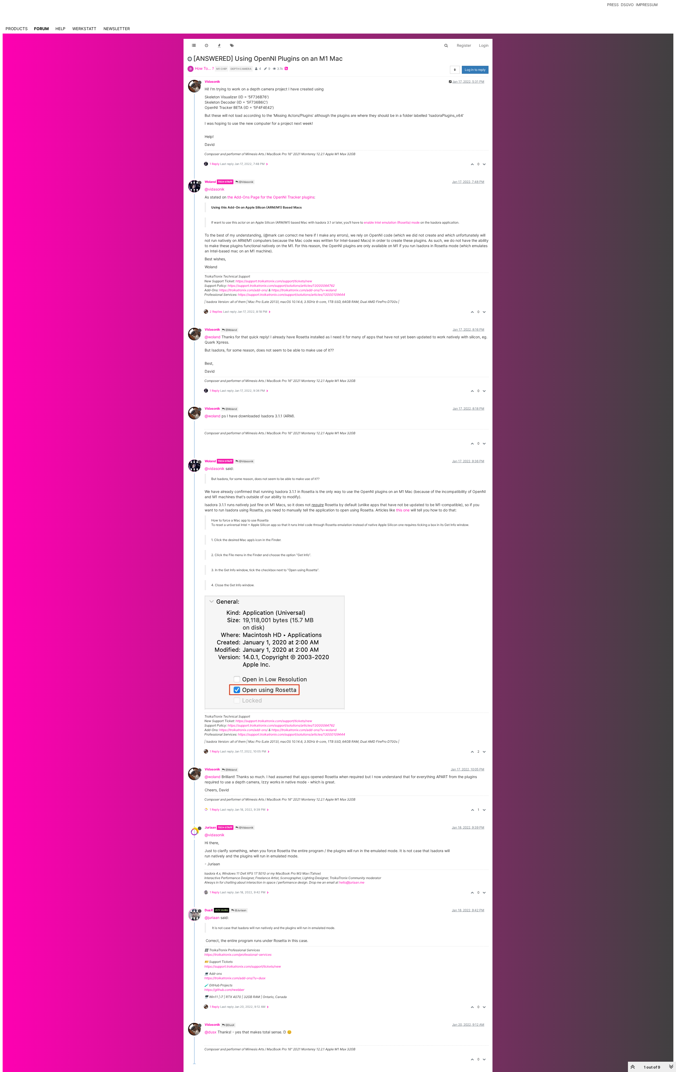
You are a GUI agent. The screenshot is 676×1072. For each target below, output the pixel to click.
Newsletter (117, 28)
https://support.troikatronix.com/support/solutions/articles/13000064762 (281, 286)
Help (60, 28)
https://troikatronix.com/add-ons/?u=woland (303, 290)
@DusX (229, 1025)
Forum (41, 28)
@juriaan (212, 917)
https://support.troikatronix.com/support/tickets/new (274, 281)
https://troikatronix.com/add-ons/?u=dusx (234, 978)
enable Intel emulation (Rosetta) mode (392, 222)
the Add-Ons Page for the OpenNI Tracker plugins (270, 197)
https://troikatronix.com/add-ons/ (243, 290)
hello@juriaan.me (351, 882)
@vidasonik (214, 189)
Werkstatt (84, 28)
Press (613, 4)
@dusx (211, 1032)
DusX (209, 910)
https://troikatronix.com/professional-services (237, 955)
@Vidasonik (245, 181)
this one (403, 510)
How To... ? (204, 68)
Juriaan (210, 827)
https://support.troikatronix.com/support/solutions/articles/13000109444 (291, 295)
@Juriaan (240, 910)
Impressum (647, 4)
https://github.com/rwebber (224, 990)
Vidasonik (212, 82)
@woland (212, 337)
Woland (210, 182)
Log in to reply (475, 70)
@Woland (231, 329)
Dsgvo (627, 4)
